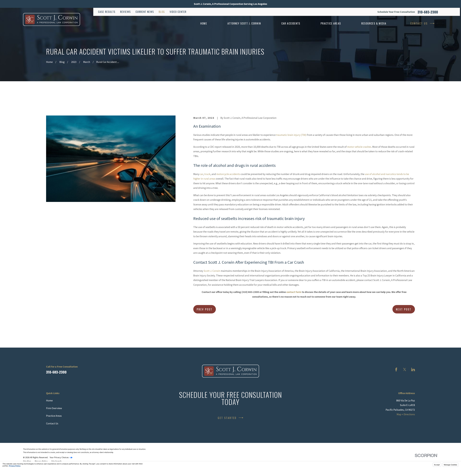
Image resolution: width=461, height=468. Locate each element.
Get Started (227, 418)
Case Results (106, 12)
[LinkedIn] (413, 369)
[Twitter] (404, 369)
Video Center (178, 12)
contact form (293, 292)
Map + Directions (406, 414)
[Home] (51, 19)
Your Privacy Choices (59, 457)
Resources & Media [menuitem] (373, 23)
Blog (162, 12)
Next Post (403, 309)
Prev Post (204, 309)
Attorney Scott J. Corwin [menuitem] (244, 23)
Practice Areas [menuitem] (331, 23)
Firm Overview (54, 408)
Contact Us (419, 23)
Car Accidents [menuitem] (290, 23)
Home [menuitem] (203, 23)
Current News (145, 12)
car (201, 174)
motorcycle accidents (228, 174)
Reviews (125, 12)
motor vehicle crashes (359, 146)
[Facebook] (396, 369)
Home (49, 400)
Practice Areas (54, 415)
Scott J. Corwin (212, 270)
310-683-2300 (428, 12)
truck (207, 174)
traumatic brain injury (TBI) (291, 135)
